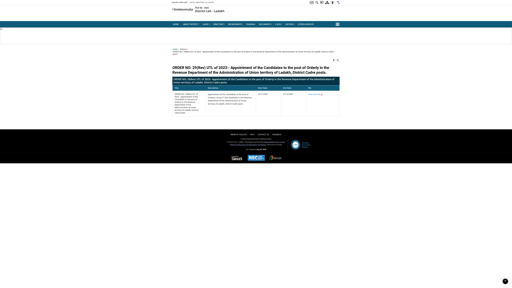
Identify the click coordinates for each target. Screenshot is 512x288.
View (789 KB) (314, 94)
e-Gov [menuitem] (278, 24)
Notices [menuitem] (289, 24)
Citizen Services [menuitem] (306, 24)
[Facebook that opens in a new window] (333, 60)
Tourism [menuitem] (250, 24)
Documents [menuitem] (265, 24)
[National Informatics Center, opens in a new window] (256, 158)
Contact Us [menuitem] (263, 134)
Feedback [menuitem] (276, 134)
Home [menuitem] (176, 24)
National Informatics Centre (274, 142)
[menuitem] (311, 2)
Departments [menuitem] (234, 24)
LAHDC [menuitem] (206, 24)
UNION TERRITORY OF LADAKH (201, 2)
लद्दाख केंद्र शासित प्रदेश (179, 2)
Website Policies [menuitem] (239, 134)
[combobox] (338, 2)
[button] (338, 24)
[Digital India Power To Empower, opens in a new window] (275, 158)
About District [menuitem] (190, 24)
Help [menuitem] (252, 134)
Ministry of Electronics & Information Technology (248, 144)
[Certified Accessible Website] (296, 145)
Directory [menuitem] (218, 24)
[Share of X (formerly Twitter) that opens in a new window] (337, 60)
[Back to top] (505, 281)
